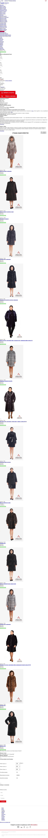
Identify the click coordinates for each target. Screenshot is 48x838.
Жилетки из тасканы (3, 21)
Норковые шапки (3, 23)
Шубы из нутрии (3, 8)
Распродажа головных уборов (5, 36)
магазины (6, 0)
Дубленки (1, 14)
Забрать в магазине (10, 96)
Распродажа (2, 31)
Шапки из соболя (3, 30)
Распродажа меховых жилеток (5, 34)
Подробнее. (2, 124)
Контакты (3, 819)
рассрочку (2, 87)
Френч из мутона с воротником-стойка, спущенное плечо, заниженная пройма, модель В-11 (16, 340)
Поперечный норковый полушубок (6, 381)
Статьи (3, 813)
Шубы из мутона (3, 7)
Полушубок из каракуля (4, 218)
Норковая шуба (3, 543)
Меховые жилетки (3, 16)
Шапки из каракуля (3, 29)
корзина (2, 2)
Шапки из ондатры (3, 26)
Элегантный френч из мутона (5, 462)
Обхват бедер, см (3, 769)
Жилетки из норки (3, 18)
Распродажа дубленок (4, 33)
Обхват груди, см (3, 763)
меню (2, 0)
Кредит (3, 815)
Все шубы (2, 5)
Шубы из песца (3, 13)
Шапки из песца (3, 28)
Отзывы (3, 809)
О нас (3, 807)
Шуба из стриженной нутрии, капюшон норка (8, 583)
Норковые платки (3, 24)
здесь (32, 110)
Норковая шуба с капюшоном (5, 259)
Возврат (3, 812)
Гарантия (3, 811)
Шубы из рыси (2, 12)
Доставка (3, 816)
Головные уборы (3, 22)
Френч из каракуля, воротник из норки (7, 211)
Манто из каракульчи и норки (5, 502)
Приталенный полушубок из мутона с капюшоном (9, 299)
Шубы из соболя (3, 11)
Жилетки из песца (3, 19)
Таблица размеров (8, 80)
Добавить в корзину (9, 92)
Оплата (3, 817)
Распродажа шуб (3, 32)
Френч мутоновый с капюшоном (5, 171)
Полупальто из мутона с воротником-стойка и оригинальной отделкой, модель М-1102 (15, 664)
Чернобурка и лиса (3, 10)
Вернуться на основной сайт (5, 822)
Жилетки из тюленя (3, 20)
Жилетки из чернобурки (4, 17)
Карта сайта (2, 49)
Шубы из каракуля (3, 9)
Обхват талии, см (3, 766)
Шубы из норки (2, 6)
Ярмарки (3, 818)
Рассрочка (2, 41)
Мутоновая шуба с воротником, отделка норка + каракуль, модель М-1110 (13, 421)
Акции (3, 808)
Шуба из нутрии (3, 746)
